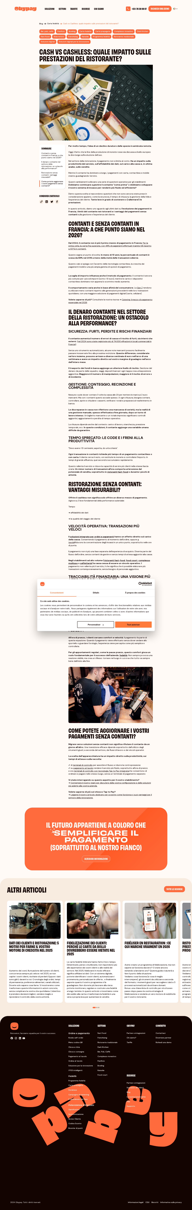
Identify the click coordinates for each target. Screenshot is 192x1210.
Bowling (101, 1065)
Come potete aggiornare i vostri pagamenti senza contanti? (52, 183)
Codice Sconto (75, 1123)
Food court (102, 1075)
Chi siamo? (131, 1038)
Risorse (86, 8)
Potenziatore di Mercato (81, 1105)
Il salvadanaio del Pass (78, 1099)
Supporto (131, 1106)
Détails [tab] (96, 592)
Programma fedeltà (76, 1080)
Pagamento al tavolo (77, 1056)
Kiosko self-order (75, 1038)
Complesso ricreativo (107, 1056)
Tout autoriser (133, 625)
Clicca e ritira (74, 1047)
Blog (128, 1092)
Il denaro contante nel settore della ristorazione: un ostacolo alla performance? (52, 165)
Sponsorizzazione (75, 1114)
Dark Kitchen (103, 1047)
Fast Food (102, 1033)
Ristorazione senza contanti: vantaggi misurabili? (49, 175)
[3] (98, 1007)
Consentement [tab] (56, 592)
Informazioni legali (135, 1202)
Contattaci (160, 1033)
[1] (94, 1007)
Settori (62, 8)
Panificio (101, 1061)
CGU (147, 1202)
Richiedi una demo (160, 8)
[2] (97, 1007)
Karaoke (101, 1070)
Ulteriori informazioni (96, 858)
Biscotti (155, 1202)
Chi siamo (99, 8)
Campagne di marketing (78, 1094)
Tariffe (74, 8)
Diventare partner (163, 1038)
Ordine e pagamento (79, 1033)
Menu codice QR (75, 1042)
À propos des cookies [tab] (135, 592)
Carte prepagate (75, 1085)
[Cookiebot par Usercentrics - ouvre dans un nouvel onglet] (140, 584)
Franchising (102, 1038)
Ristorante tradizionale (107, 1042)
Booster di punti (75, 1128)
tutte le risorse (174, 888)
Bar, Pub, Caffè (104, 1051)
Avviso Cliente (74, 1119)
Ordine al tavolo (75, 1061)
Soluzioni (49, 8)
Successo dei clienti (135, 1087)
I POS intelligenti (75, 1070)
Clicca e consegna (76, 1051)
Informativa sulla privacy (171, 1202)
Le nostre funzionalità (136, 1097)
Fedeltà (72, 1076)
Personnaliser (94, 625)
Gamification (74, 1109)
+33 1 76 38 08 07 (139, 8)
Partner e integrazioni (136, 1033)
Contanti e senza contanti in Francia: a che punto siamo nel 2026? (52, 155)
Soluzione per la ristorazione (80, 1065)
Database (72, 1090)
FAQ (128, 1101)
